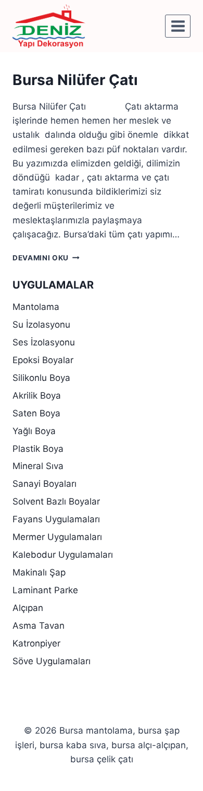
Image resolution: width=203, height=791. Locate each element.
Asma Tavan (38, 625)
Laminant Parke (45, 590)
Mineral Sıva (38, 466)
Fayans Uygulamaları (56, 519)
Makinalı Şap (39, 572)
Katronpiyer (36, 643)
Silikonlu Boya (41, 378)
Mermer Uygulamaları (57, 537)
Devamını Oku (46, 258)
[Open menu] (178, 26)
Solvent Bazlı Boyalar (56, 501)
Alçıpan (27, 608)
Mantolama (35, 307)
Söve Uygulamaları (51, 661)
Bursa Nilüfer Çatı (75, 80)
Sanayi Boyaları (44, 483)
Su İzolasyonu (41, 324)
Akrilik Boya (36, 395)
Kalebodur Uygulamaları (62, 554)
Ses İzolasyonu (43, 342)
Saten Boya (36, 413)
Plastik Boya (38, 449)
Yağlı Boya (34, 431)
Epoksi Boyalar (42, 360)
